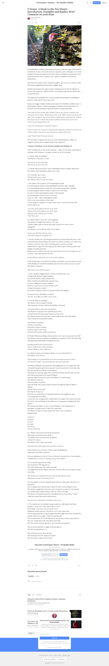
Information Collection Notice (54, 643)
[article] (54, 602)
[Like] (29, 22)
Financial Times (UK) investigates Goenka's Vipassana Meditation (47, 600)
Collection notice (66, 655)
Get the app (62, 659)
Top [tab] (29, 594)
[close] (69, 614)
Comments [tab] (31, 576)
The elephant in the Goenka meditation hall (39, 603)
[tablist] (34, 576)
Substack (47, 663)
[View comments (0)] (32, 22)
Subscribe (97, 2)
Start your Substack (51, 659)
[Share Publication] (90, 2)
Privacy (55, 655)
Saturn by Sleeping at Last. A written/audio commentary (48, 611)
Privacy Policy (66, 643)
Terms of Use (62, 641)
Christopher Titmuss (36, 17)
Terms (59, 655)
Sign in (104, 2)
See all (30, 633)
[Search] (87, 2)
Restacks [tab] (37, 576)
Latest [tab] (33, 594)
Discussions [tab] (39, 594)
